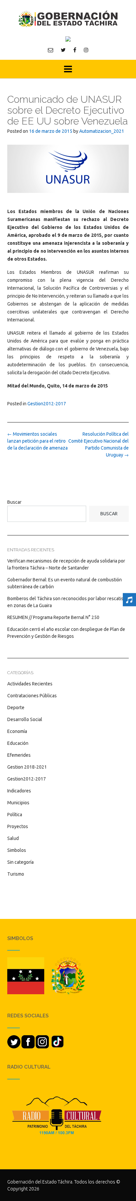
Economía (17, 731)
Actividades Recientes (29, 683)
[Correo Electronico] (50, 50)
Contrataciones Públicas (32, 695)
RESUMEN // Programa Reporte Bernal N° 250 (53, 617)
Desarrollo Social (24, 719)
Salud (13, 838)
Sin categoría (20, 862)
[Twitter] (63, 50)
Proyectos (17, 826)
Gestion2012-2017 (46, 403)
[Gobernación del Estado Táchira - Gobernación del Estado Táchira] (68, 18)
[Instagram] (86, 50)
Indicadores (19, 790)
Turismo (15, 874)
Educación (17, 743)
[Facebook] (74, 50)
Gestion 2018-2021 (27, 767)
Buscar (14, 502)
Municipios (18, 802)
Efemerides (19, 755)
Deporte (15, 707)
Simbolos (16, 850)
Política (14, 814)
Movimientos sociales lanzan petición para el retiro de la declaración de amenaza (37, 441)
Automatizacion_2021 (101, 131)
